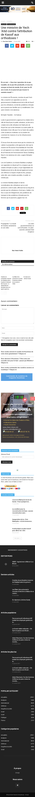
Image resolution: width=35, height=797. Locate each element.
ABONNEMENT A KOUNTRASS (17, 550)
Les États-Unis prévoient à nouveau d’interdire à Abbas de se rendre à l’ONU (17, 280)
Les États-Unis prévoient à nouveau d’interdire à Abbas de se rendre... (23, 591)
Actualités (4, 24)
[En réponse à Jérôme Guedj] (29, 271)
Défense (3, 706)
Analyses (4, 700)
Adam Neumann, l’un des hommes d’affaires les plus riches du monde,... (23, 640)
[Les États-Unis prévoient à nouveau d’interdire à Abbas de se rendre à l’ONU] (17, 271)
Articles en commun (8, 261)
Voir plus (16, 538)
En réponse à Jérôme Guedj (21, 600)
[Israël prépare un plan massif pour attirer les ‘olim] (6, 531)
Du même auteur (7, 264)
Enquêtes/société (11, 24)
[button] (32, 2)
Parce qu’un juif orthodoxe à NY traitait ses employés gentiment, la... (22, 620)
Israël (2, 712)
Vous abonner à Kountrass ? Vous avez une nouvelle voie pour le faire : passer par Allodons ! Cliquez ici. (17, 360)
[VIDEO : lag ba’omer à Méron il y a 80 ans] (6, 564)
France (3, 720)
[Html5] (17, 785)
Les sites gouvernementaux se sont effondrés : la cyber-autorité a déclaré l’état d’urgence (26, 228)
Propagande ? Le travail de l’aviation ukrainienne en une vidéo (8, 226)
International (5, 703)
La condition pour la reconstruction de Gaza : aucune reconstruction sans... (22, 511)
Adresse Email (5, 454)
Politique (3, 717)
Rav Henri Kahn (7, 41)
